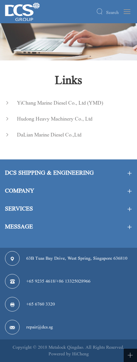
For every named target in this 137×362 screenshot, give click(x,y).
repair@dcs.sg (39, 326)
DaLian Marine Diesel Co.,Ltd (49, 134)
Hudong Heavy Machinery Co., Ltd (54, 119)
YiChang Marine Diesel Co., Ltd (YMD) (60, 103)
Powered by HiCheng (69, 353)
